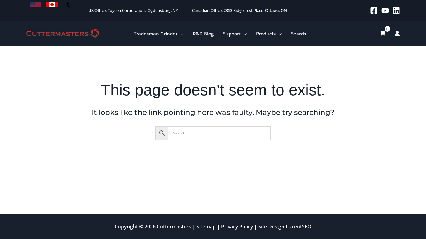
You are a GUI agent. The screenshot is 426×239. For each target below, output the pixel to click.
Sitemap (206, 226)
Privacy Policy (237, 226)
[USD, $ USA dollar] (35, 5)
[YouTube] (385, 10)
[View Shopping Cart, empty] (382, 34)
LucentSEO (299, 226)
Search (298, 33)
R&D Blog (203, 33)
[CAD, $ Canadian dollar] (52, 5)
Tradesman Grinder (155, 33)
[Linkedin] (396, 10)
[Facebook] (374, 10)
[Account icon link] (397, 33)
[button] (180, 33)
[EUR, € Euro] (68, 5)
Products (266, 33)
